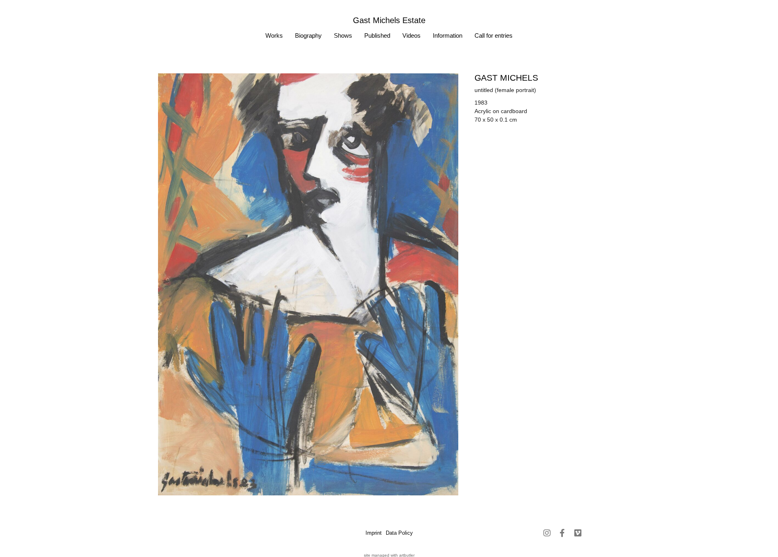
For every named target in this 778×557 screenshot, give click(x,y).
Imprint (373, 533)
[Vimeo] (578, 533)
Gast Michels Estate (389, 20)
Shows (343, 35)
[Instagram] (547, 533)
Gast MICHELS (506, 77)
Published (377, 35)
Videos (411, 35)
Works (274, 35)
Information (447, 35)
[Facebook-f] (562, 533)
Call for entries (493, 35)
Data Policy (399, 533)
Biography (308, 35)
